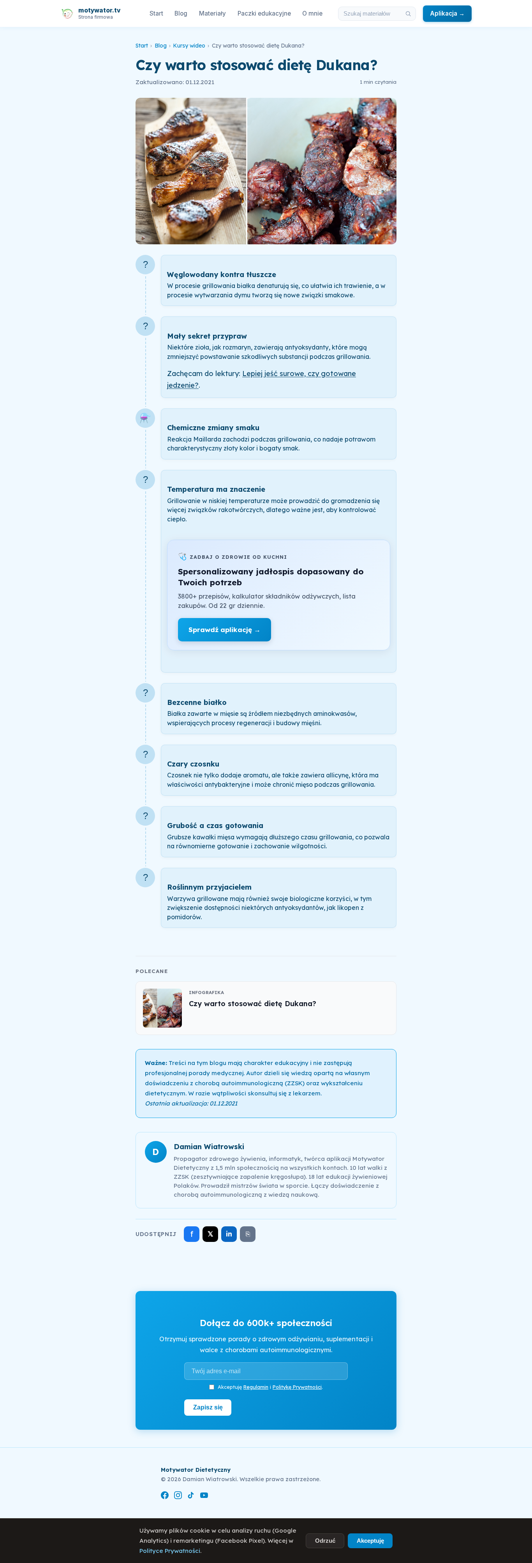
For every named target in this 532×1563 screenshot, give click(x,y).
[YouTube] (204, 1496)
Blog (180, 13)
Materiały (212, 13)
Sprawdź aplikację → (224, 629)
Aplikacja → (447, 13)
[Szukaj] (408, 13)
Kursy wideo (189, 45)
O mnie (312, 13)
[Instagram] (178, 1496)
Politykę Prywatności (297, 1387)
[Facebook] (165, 1496)
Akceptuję (370, 1540)
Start (156, 13)
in (229, 1233)
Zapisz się (208, 1407)
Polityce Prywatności (169, 1550)
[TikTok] (191, 1496)
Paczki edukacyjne (264, 13)
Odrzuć (325, 1540)
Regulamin (255, 1387)
